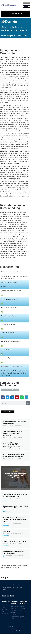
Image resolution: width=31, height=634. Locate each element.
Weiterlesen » (6, 500)
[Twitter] (3, 596)
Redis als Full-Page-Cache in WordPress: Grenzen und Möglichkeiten (12, 433)
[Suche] (28, 403)
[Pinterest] (13, 596)
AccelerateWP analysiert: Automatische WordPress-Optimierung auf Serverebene (12, 445)
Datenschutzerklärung (15, 629)
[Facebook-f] (8, 596)
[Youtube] (11, 596)
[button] (26, 5)
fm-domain (6, 531)
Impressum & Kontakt (15, 628)
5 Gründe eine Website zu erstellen (14, 541)
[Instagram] (5, 596)
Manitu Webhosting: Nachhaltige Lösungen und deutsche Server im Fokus (14, 519)
